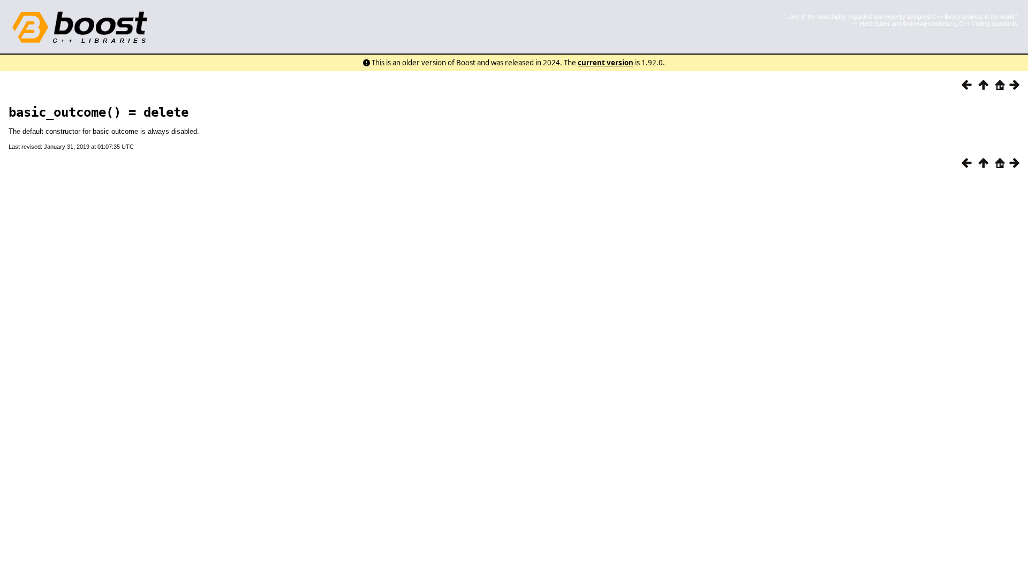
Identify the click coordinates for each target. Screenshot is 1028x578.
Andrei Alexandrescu (929, 23)
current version (605, 62)
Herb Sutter (875, 23)
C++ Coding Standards (988, 23)
